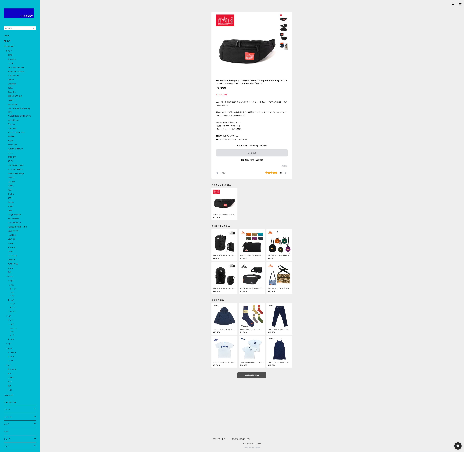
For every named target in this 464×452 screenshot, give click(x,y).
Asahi (10, 190)
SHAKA (11, 194)
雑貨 (9, 386)
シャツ (12, 296)
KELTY (10, 161)
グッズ (8, 365)
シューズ (9, 348)
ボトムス (11, 300)
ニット (12, 292)
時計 (9, 382)
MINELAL (11, 239)
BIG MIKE (11, 136)
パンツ (12, 304)
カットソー (14, 289)
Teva (10, 210)
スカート (13, 307)
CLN (9, 272)
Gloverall (12, 247)
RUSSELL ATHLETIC (16, 132)
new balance (13, 219)
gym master (13, 104)
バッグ (8, 344)
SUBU (10, 206)
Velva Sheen (13, 120)
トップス (11, 285)
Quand (11, 243)
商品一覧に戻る (252, 375)
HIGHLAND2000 (15, 223)
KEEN (10, 198)
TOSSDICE (12, 256)
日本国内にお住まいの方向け (252, 160)
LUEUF (10, 63)
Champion (12, 128)
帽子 (9, 373)
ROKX (10, 88)
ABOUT (7, 41)
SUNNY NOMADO (15, 149)
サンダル (11, 357)
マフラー (11, 378)
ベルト (10, 390)
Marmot (11, 178)
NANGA (11, 80)
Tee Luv (11, 124)
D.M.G (10, 55)
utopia (10, 141)
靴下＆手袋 (12, 369)
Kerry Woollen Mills (16, 67)
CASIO (10, 251)
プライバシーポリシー (220, 439)
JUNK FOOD (13, 264)
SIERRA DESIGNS (15, 96)
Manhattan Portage (16, 173)
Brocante (12, 59)
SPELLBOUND (14, 76)
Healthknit (12, 235)
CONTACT (8, 395)
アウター (11, 281)
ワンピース (12, 311)
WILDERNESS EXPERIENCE (19, 116)
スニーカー (12, 352)
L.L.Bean (11, 182)
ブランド (9, 51)
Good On (12, 92)
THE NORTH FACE (16, 165)
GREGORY (12, 157)
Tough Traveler (15, 214)
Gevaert (11, 260)
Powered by (249, 447)
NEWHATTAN (13, 231)
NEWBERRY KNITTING (17, 227)
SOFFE (11, 186)
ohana (10, 268)
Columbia (12, 84)
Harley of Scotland (16, 71)
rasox (10, 153)
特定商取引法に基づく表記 (241, 439)
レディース (10, 277)
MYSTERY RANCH (15, 169)
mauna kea (12, 145)
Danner (11, 202)
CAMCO (11, 100)
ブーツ (10, 361)
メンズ (8, 316)
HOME (7, 36)
